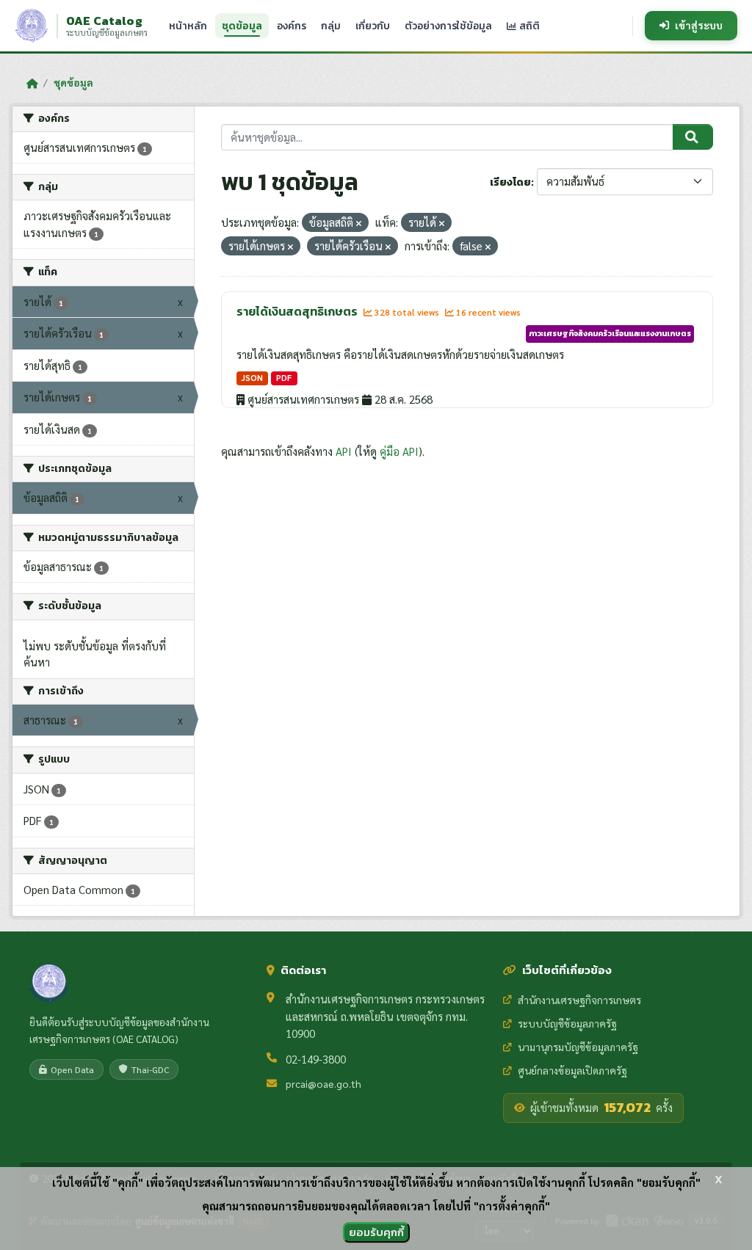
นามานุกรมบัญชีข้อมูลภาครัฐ (578, 1046)
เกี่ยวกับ (372, 25)
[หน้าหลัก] (31, 83)
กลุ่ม (331, 25)
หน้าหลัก (188, 25)
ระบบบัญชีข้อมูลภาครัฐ (567, 1023)
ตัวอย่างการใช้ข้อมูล (448, 25)
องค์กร (291, 25)
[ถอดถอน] (358, 223)
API (344, 451)
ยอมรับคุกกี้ (376, 1232)
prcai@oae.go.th (323, 1083)
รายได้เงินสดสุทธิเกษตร (298, 311)
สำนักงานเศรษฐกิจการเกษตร (579, 999)
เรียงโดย (510, 182)
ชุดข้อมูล (242, 25)
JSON (252, 377)
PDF (284, 377)
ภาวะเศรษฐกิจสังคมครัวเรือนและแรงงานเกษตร (610, 333)
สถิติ (528, 25)
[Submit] (693, 137)
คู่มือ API (399, 451)
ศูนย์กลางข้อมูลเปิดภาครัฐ (572, 1070)
